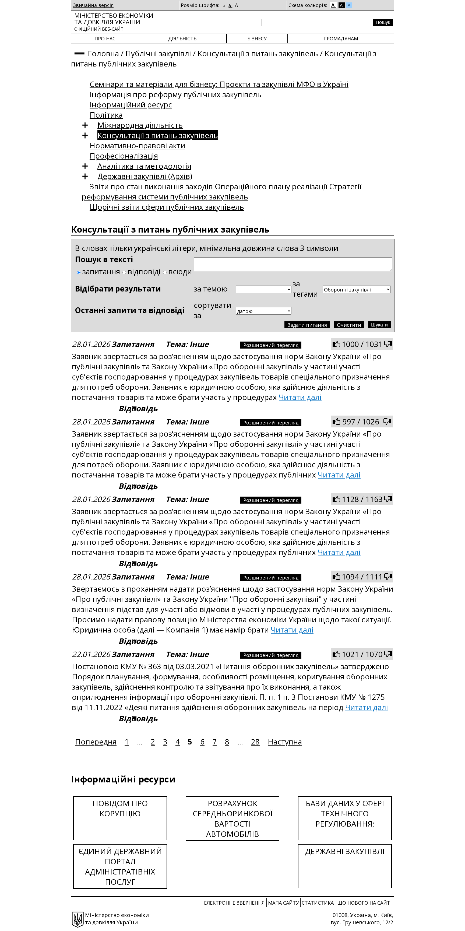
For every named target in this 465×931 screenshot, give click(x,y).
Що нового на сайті (364, 903)
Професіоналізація (124, 155)
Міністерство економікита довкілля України (113, 21)
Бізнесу (257, 38)
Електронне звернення (234, 903)
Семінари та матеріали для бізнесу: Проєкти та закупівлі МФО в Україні (219, 84)
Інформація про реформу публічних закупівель (176, 94)
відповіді (144, 271)
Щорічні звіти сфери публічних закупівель (167, 207)
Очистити (349, 325)
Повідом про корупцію (120, 808)
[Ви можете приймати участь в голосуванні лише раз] (336, 344)
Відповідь (137, 408)
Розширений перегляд (270, 345)
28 (255, 741)
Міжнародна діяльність (140, 125)
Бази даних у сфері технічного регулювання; (345, 813)
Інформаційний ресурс (131, 104)
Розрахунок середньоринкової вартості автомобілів (233, 818)
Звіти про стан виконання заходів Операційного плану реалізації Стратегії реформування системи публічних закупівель (221, 191)
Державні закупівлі (345, 851)
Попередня (96, 741)
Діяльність (182, 38)
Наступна (285, 741)
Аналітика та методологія (144, 166)
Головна (103, 53)
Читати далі (300, 397)
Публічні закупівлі (158, 53)
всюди (180, 271)
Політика (106, 115)
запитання (101, 271)
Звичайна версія (93, 5)
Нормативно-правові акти (137, 145)
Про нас (104, 38)
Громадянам (341, 38)
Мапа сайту (283, 903)
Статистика (318, 903)
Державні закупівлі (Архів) (144, 176)
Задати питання (307, 325)
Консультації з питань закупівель (258, 53)
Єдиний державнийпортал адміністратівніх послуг (120, 866)
